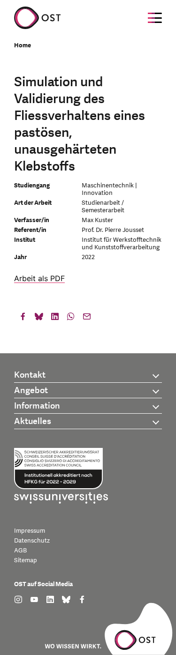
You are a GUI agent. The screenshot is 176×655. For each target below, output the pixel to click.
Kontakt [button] (30, 375)
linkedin (55, 318)
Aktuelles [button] (32, 421)
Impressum (29, 531)
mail (87, 318)
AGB (20, 550)
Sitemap (25, 560)
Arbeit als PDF (39, 278)
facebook (23, 318)
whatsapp (71, 318)
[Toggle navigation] (155, 18)
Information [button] (37, 406)
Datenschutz (32, 540)
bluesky (39, 318)
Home (22, 45)
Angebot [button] (31, 390)
